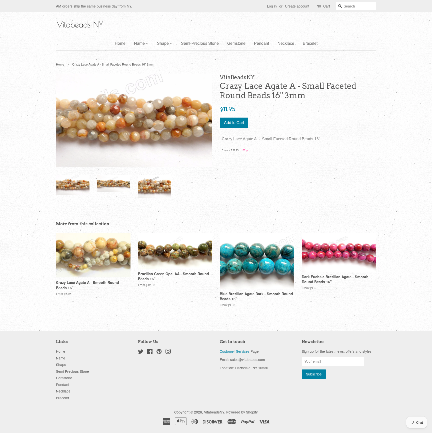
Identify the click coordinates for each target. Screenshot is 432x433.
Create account (297, 6)
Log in (272, 6)
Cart (326, 6)
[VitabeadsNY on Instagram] (168, 352)
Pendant (261, 43)
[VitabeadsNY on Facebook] (150, 352)
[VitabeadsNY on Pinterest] (159, 352)
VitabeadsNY (214, 411)
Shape (163, 43)
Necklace (286, 43)
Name (140, 43)
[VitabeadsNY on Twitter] (141, 352)
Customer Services (235, 351)
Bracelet (310, 43)
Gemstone (236, 43)
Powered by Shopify (242, 411)
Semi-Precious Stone (200, 43)
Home (120, 43)
